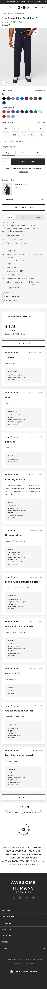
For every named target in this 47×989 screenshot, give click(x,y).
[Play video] (35, 32)
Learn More (23, 172)
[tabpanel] (23, 262)
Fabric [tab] (38, 217)
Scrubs (11, 14)
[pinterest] (33, 897)
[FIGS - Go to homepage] (23, 7)
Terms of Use (18, 964)
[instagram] (13, 897)
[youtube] (27, 897)
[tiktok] (20, 897)
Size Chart (41, 122)
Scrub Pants (20, 14)
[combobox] (6, 161)
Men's (4, 14)
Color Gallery (40, 90)
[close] (45, 2)
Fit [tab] (23, 217)
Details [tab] (9, 217)
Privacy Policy (29, 964)
